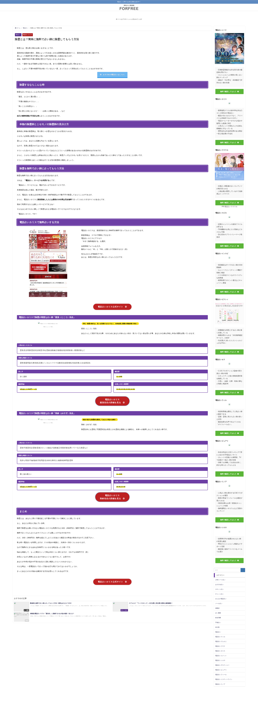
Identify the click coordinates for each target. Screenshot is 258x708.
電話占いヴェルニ (221, 641)
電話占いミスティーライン (223, 679)
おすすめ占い (219, 584)
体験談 (217, 608)
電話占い (18, 34)
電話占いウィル (220, 636)
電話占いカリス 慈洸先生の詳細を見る (110, 401)
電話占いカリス (27, 34)
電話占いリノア (220, 684)
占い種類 (218, 613)
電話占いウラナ (220, 646)
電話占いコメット (221, 655)
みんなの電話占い (221, 598)
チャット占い (219, 594)
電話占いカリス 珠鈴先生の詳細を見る (110, 496)
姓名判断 (218, 617)
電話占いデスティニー (222, 665)
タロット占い (219, 589)
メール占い (218, 603)
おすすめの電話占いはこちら (114, 74)
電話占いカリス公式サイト (110, 307)
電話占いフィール (221, 674)
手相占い (218, 622)
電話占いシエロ (220, 660)
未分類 (217, 627)
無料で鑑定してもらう (228, 91)
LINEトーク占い (220, 579)
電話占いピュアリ (221, 670)
